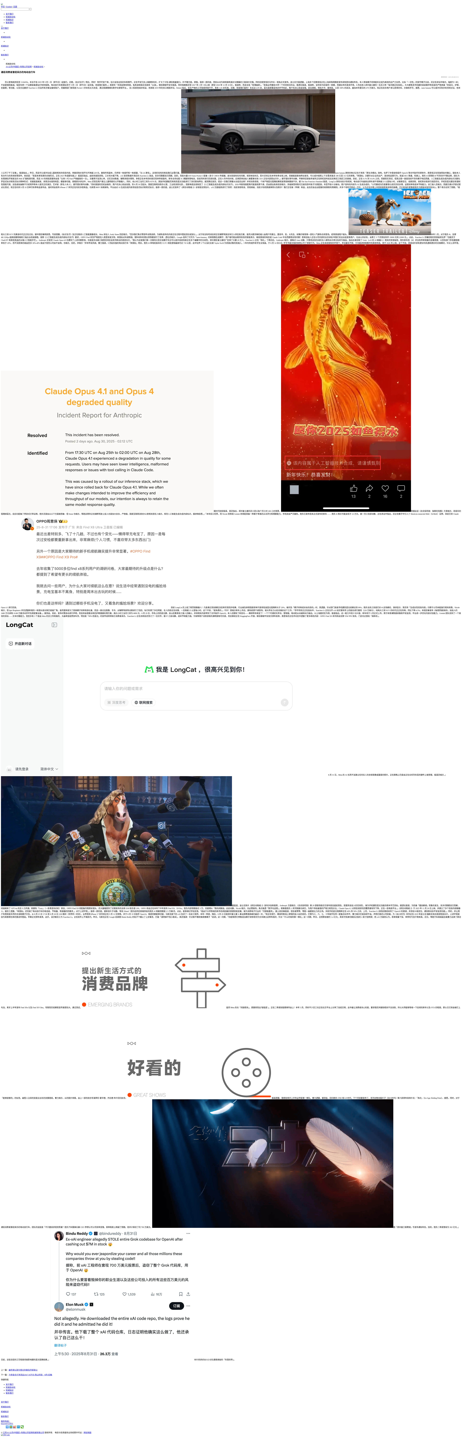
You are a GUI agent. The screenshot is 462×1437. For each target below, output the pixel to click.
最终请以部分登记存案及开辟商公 (23, 1370)
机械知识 (9, 20)
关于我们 (9, 14)
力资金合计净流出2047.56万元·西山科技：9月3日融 (30, 1375)
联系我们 (9, 23)
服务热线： (6, 1421)
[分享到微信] (22, 1426)
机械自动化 (10, 17)
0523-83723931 (7, 1424)
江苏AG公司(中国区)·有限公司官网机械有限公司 (23, 1433)
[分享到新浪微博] (14, 1426)
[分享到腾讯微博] (18, 1426)
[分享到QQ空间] (11, 1426)
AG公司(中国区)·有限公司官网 (19, 67)
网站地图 (87, 1433)
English (9, 7)
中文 (3, 7)
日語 (15, 7)
